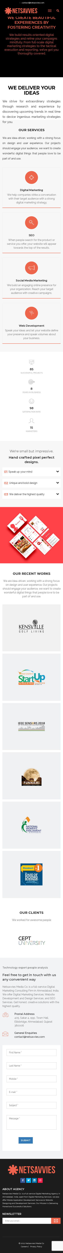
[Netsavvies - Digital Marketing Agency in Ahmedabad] (21, 10)
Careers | (25, 1246)
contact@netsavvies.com (33, 3)
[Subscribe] (56, 1221)
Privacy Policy (36, 1246)
